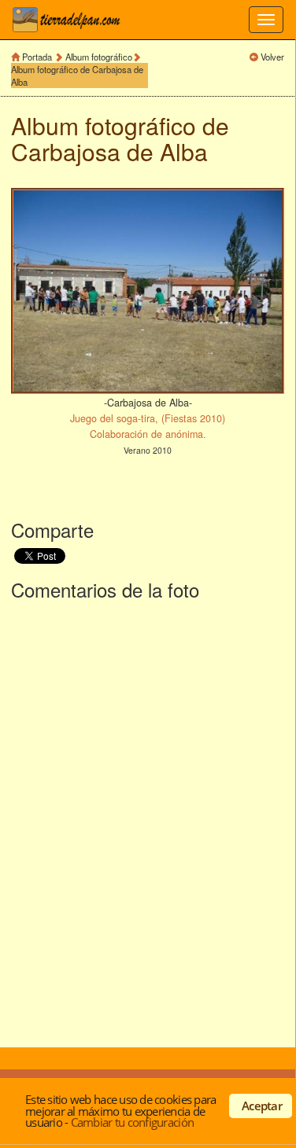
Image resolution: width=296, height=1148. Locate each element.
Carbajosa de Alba (109, 151)
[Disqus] (147, 820)
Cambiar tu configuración (132, 1122)
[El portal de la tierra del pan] (71, 19)
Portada (37, 56)
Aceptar (262, 1105)
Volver (272, 56)
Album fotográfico (98, 56)
